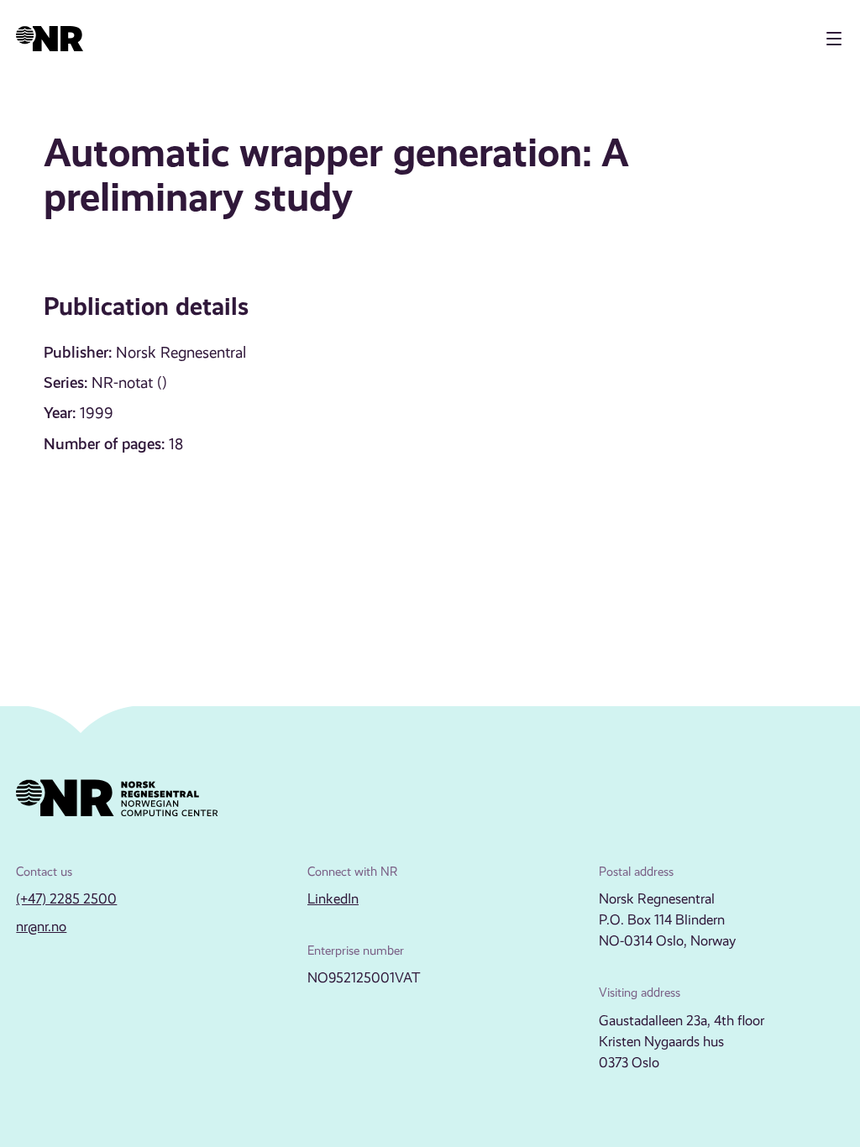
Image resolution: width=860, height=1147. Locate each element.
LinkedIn (333, 899)
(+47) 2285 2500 (66, 899)
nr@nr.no (41, 927)
